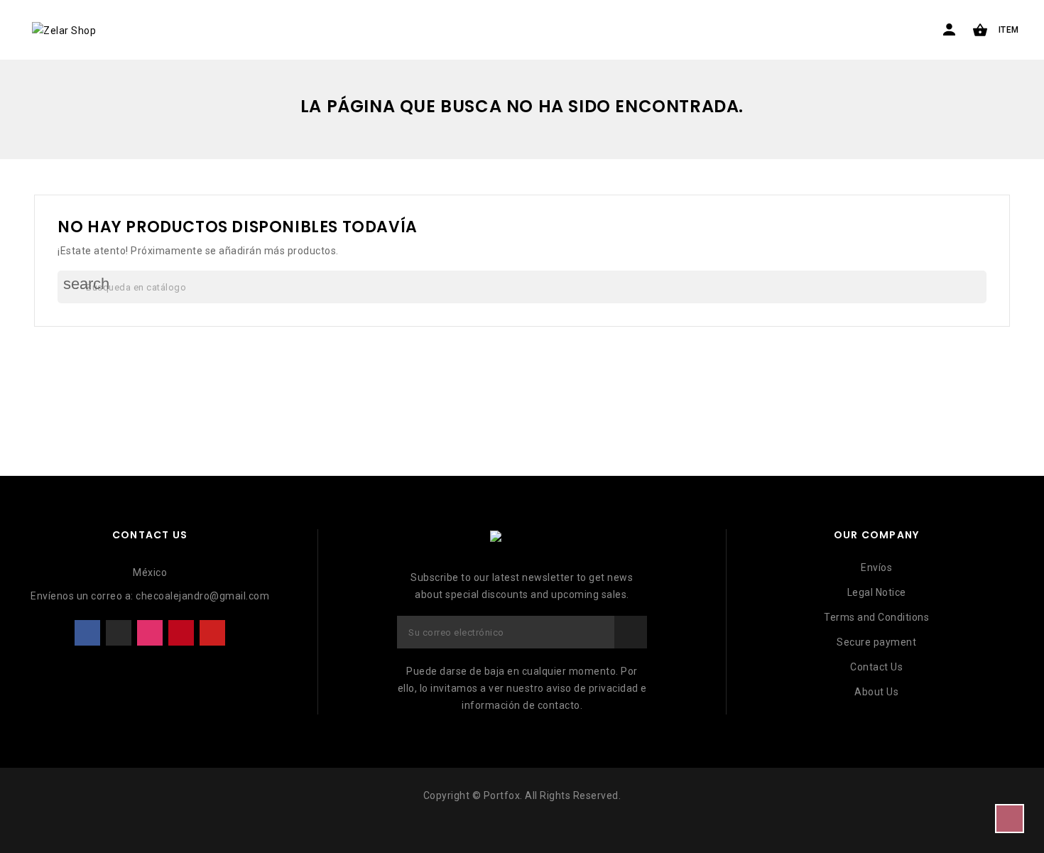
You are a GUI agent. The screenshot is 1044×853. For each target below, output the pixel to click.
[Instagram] (150, 633)
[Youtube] (212, 633)
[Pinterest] (181, 633)
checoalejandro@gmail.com (202, 596)
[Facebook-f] (87, 633)
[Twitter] (118, 633)
